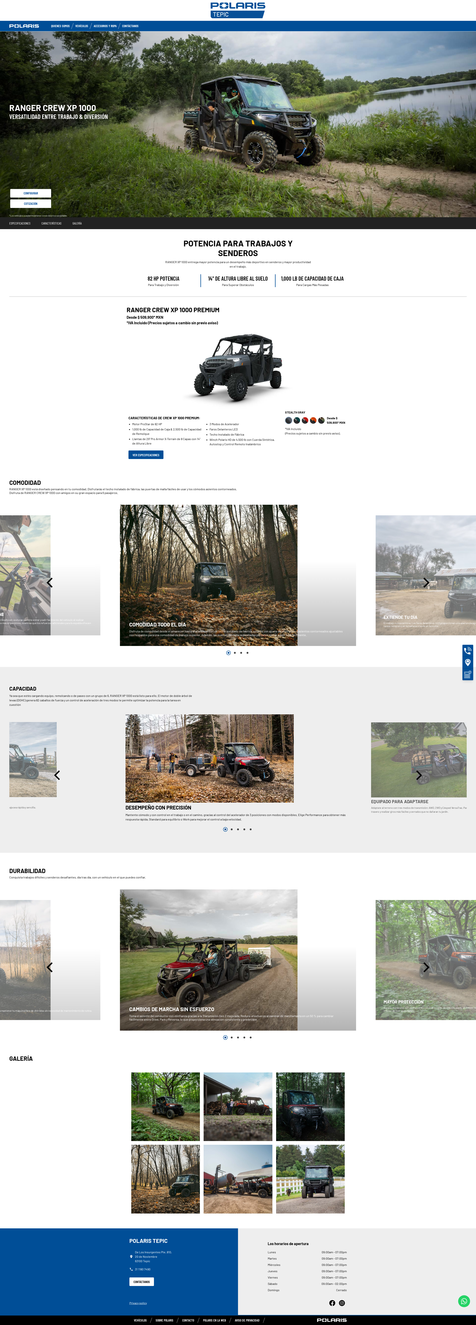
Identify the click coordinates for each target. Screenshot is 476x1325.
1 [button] (228, 653)
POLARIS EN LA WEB (214, 1320)
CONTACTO (188, 1320)
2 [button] (235, 653)
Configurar (31, 193)
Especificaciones (19, 223)
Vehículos (81, 26)
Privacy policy (138, 1303)
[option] (238, 575)
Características (51, 223)
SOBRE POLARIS (164, 1320)
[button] (50, 582)
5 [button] (250, 829)
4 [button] (247, 653)
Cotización (30, 203)
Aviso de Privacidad (247, 1320)
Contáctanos (130, 26)
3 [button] (241, 653)
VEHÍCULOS (140, 1320)
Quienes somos (60, 26)
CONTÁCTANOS (142, 1282)
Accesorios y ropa (105, 26)
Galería (77, 223)
